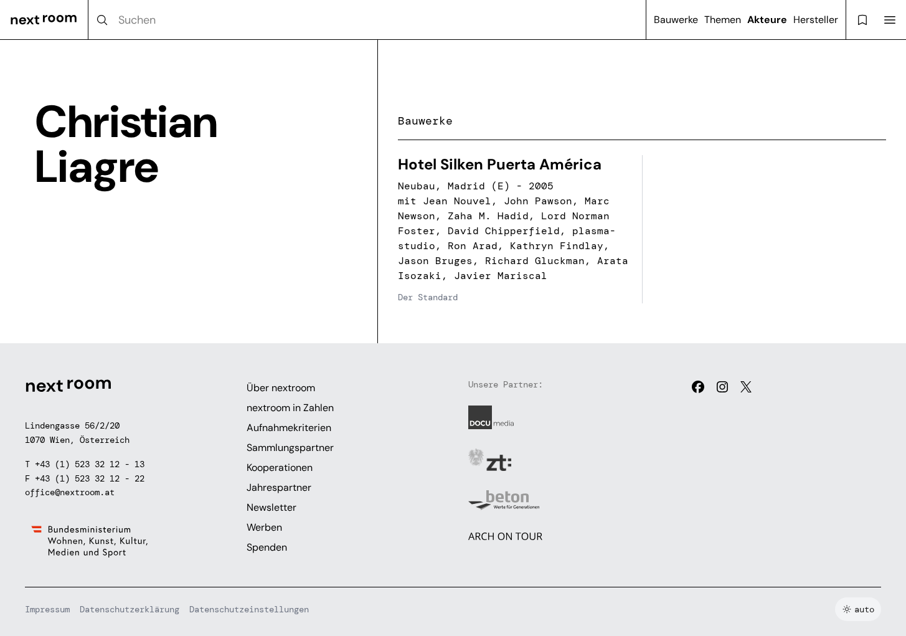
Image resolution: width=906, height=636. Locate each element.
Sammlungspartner (290, 447)
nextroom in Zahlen (290, 407)
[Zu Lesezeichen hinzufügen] (616, 171)
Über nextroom (281, 387)
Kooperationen (280, 467)
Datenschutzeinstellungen (249, 609)
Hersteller (815, 19)
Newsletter (271, 507)
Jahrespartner (279, 487)
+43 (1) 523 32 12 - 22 (89, 478)
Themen (722, 19)
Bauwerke (676, 19)
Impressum (47, 609)
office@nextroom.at (70, 492)
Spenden (267, 547)
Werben (264, 527)
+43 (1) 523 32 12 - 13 (89, 464)
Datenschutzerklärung (129, 609)
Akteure (767, 19)
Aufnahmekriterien (289, 427)
